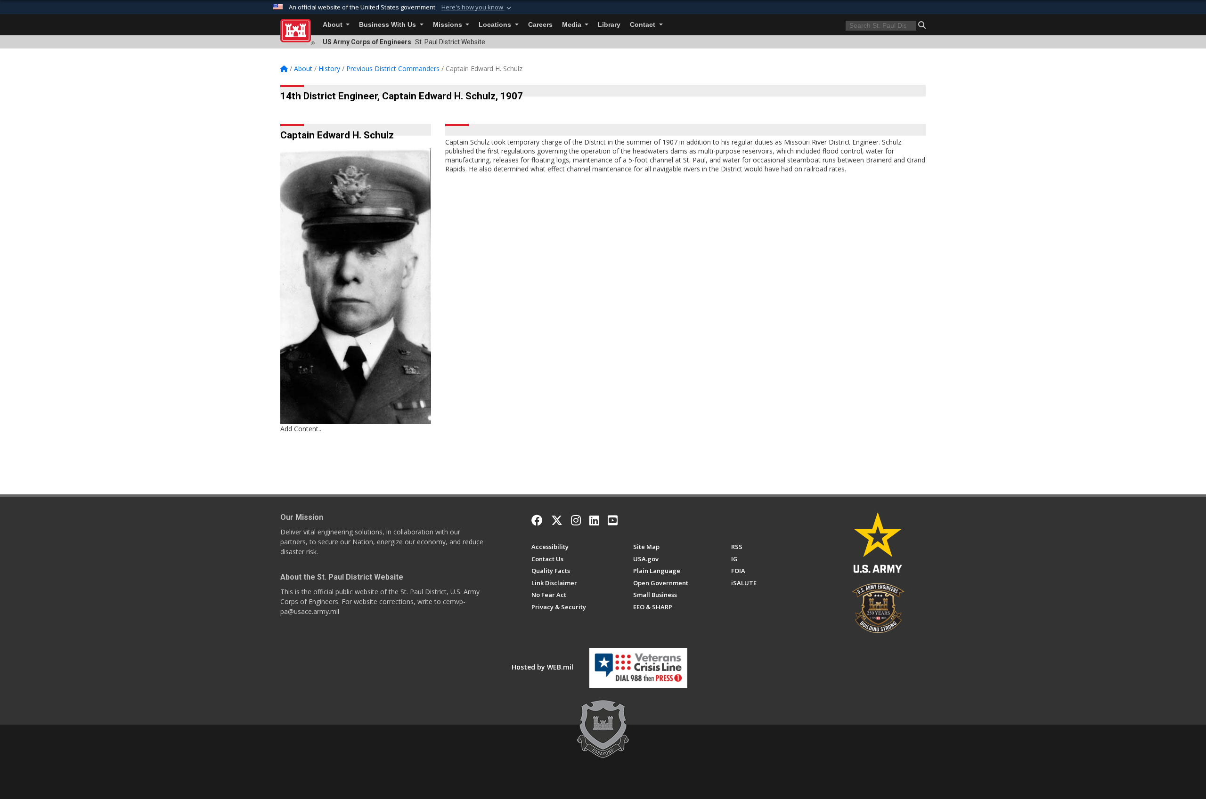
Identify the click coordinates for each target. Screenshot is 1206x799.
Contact (643, 24)
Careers (540, 24)
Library (609, 24)
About (333, 24)
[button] (477, 7)
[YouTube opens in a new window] (613, 520)
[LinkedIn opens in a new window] (594, 520)
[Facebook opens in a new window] (537, 520)
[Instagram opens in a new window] (576, 520)
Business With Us (388, 24)
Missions (448, 24)
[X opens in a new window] (556, 520)
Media (572, 24)
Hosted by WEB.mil (542, 666)
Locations (496, 24)
